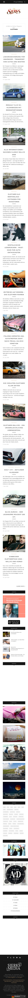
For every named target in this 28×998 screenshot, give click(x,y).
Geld (10, 816)
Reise (11, 828)
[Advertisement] (14, 683)
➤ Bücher (15, 908)
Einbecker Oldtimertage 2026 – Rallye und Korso (14, 559)
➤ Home (15, 897)
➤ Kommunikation (15, 910)
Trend (21, 830)
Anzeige (16, 809)
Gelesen (15, 816)
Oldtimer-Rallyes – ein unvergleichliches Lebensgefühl (14, 428)
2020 (4, 807)
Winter (21, 833)
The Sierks (11, 830)
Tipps (17, 830)
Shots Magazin (11, 977)
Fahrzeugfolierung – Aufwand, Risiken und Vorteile (14, 719)
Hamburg (21, 816)
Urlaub (5, 833)
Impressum (14, 982)
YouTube (5, 835)
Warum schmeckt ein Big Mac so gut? (14, 738)
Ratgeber (5, 828)
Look (10, 821)
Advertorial (10, 809)
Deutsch (17, 996)
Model (14, 823)
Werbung (16, 833)
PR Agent (20, 977)
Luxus (15, 821)
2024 (19, 807)
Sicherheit (16, 828)
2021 (8, 807)
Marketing (20, 821)
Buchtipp (5, 814)
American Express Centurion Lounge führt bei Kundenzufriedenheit (14, 756)
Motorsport (21, 823)
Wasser (10, 833)
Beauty (18, 811)
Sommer (5, 830)
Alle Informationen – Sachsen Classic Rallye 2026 (14, 152)
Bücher (11, 814)
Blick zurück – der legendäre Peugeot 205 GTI (14, 514)
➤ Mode (15, 902)
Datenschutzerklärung (17, 981)
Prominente (6, 826)
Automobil (5, 811)
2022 (12, 807)
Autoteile (12, 811)
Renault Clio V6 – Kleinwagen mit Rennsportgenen (14, 107)
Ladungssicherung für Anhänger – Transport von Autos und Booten (14, 59)
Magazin (14, 54)
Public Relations (15, 826)
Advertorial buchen (7, 980)
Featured (11, 467)
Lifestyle (5, 821)
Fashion (21, 814)
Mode (10, 823)
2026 (4, 809)
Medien (5, 823)
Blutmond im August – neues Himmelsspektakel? (14, 794)
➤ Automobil (15, 900)
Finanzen (5, 816)
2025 (23, 807)
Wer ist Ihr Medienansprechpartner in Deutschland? (17, 648)
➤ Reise (15, 905)
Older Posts (21, 586)
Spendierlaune (7, 981)
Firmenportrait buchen (18, 980)
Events (16, 814)
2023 (15, 807)
